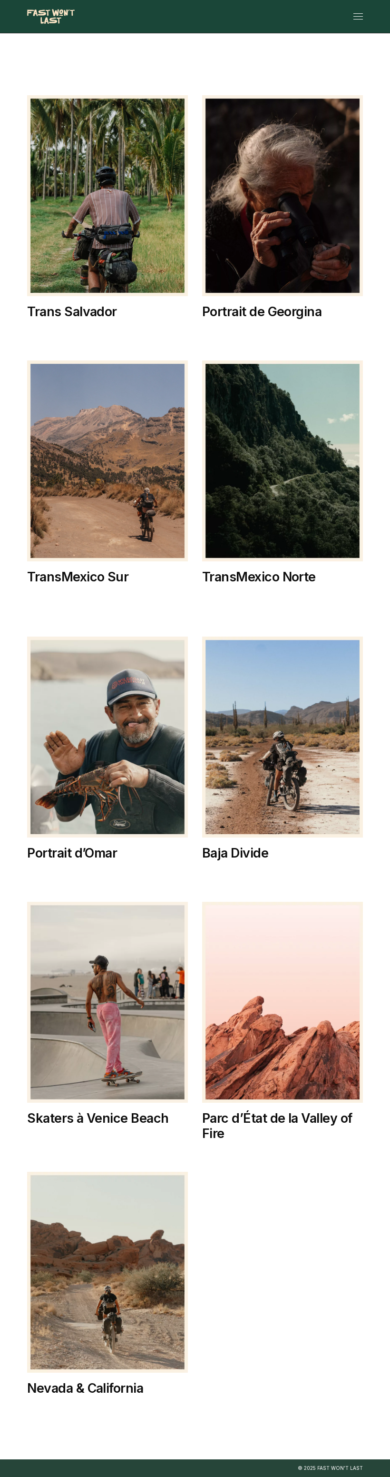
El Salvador (55, 330)
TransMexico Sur (239, 341)
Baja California (61, 872)
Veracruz (94, 606)
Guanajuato (231, 606)
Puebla (47, 606)
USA (97, 1137)
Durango (294, 595)
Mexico (222, 330)
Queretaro (333, 606)
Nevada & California (85, 1388)
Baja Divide (124, 872)
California (53, 1137)
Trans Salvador (72, 311)
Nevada (222, 1152)
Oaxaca (266, 330)
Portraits (316, 330)
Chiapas (48, 595)
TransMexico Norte (259, 577)
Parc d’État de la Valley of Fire (277, 1125)
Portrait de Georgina (262, 311)
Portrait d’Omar (72, 853)
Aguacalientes (235, 595)
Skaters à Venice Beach (97, 1118)
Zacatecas (313, 617)
